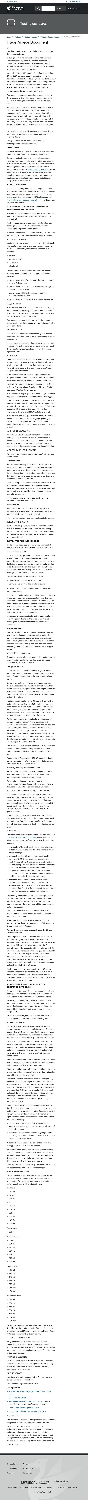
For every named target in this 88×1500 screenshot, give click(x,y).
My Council (75, 8)
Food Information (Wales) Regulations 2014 (27, 1411)
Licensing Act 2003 (17, 1398)
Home (9, 37)
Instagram (50, 1487)
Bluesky (13, 1487)
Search (60, 8)
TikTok (62, 1487)
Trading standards (31, 37)
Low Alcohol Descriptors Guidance (21, 837)
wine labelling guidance (39, 169)
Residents (13, 1464)
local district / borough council (24, 200)
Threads (25, 1487)
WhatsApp (41, 1492)
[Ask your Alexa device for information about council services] (60, 1481)
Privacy (26, 1464)
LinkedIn (74, 1487)
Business (18, 37)
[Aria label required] (12, 23)
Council (12, 1473)
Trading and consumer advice (51, 37)
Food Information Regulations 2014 (24, 1408)
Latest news (13, 2)
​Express (35, 1482)
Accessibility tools (75, 2)
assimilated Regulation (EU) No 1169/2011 (26, 1401)
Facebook (37, 1487)
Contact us (27, 1473)
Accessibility (28, 1468)
